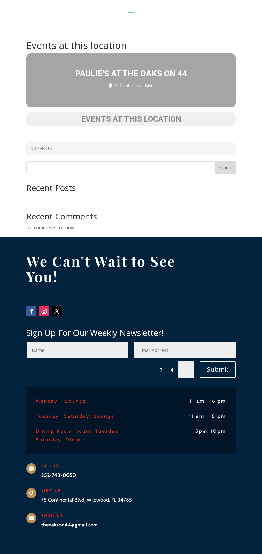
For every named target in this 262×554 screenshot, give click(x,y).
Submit (218, 369)
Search (225, 167)
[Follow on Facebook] (31, 311)
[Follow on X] (57, 311)
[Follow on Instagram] (44, 311)
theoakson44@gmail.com (69, 525)
